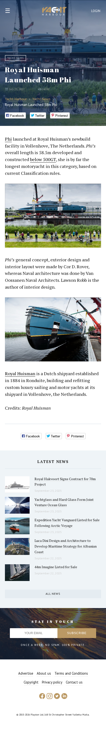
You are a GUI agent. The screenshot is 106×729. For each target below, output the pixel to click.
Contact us (74, 682)
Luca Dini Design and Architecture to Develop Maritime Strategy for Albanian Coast (66, 546)
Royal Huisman (20, 373)
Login (96, 11)
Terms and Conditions (71, 673)
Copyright (31, 682)
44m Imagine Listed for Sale (56, 567)
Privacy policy (52, 682)
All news (53, 593)
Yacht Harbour (54, 12)
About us (44, 673)
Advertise (25, 673)
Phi (8, 139)
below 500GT (43, 159)
